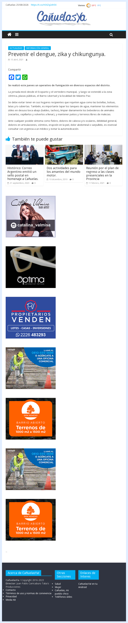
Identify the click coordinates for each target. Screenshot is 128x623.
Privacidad (11, 596)
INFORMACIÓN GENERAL (37, 48)
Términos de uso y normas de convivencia (28, 593)
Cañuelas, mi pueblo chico (62, 592)
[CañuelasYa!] (64, 12)
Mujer (58, 587)
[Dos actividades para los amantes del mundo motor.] (64, 147)
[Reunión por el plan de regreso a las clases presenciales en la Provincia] (103, 147)
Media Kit (11, 599)
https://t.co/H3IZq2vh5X (43, 4)
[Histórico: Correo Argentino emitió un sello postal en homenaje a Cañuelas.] (25, 147)
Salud (58, 583)
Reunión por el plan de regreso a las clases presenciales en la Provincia (102, 173)
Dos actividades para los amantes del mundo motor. (63, 171)
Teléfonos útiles (63, 596)
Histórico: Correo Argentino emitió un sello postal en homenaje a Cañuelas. (22, 173)
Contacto (11, 589)
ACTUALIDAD (16, 48)
